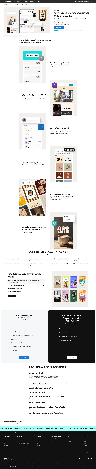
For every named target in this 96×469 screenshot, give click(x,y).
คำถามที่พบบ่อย (23, 35)
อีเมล (23, 1)
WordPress (85, 445)
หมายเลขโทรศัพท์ (86, 452)
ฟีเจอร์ (8, 35)
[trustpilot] (56, 30)
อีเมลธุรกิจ (85, 443)
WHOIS (38, 443)
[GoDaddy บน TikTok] (85, 459)
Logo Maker (22, 4)
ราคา (43, 1)
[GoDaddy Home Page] (8, 459)
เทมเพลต (12, 35)
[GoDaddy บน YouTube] (91, 459)
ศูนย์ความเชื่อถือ (6, 445)
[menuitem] (5, 36)
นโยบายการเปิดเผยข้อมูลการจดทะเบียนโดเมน (23, 443)
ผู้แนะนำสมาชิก (53, 441)
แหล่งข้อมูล (18, 441)
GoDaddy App (27, 4)
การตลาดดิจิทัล (16, 4)
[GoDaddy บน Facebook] (80, 459)
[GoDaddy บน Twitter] (88, 459)
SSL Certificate (37, 1)
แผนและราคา (17, 35)
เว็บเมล (38, 441)
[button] (26, 281)
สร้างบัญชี (69, 441)
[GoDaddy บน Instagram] (83, 459)
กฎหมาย (5, 443)
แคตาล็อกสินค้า (39, 445)
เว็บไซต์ (85, 441)
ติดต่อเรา (5, 441)
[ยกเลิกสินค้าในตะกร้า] (91, 1)
